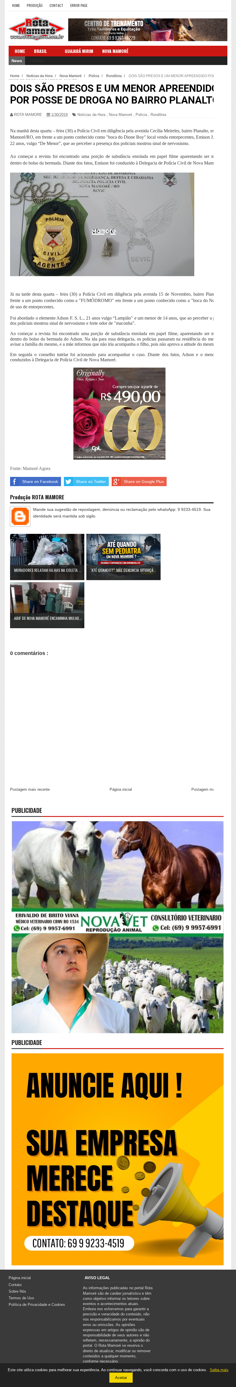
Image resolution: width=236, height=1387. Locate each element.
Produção (35, 5)
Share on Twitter (91, 481)
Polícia (141, 114)
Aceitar (121, 1377)
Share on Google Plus (144, 481)
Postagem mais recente (30, 789)
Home (16, 5)
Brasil (40, 51)
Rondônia (158, 114)
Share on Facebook (40, 481)
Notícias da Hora (91, 114)
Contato (15, 1285)
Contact (56, 5)
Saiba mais (219, 1370)
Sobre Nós (17, 1291)
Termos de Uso (21, 1298)
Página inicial (121, 789)
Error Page (78, 5)
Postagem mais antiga (210, 789)
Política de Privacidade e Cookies (37, 1304)
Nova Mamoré (120, 114)
